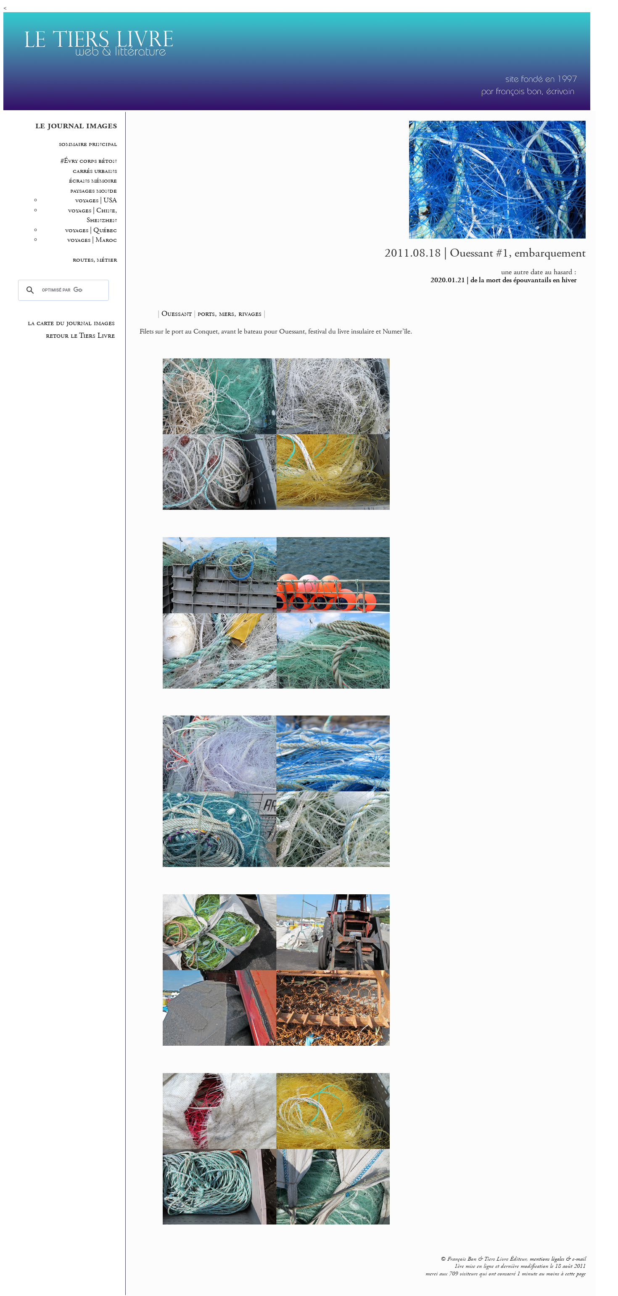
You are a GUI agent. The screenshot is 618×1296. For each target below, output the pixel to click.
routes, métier (95, 259)
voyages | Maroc (92, 240)
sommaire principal (88, 144)
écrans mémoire (93, 180)
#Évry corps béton (89, 160)
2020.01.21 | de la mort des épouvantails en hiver (503, 280)
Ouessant (176, 313)
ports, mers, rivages (229, 313)
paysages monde (93, 190)
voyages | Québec (91, 230)
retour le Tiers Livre (80, 335)
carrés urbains (95, 171)
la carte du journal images (71, 323)
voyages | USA (96, 200)
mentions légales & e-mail (558, 1259)
